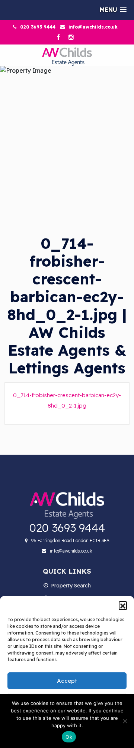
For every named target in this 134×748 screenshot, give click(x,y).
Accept (67, 680)
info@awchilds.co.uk (93, 27)
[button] (123, 605)
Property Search (71, 585)
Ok (69, 737)
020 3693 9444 (37, 27)
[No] (124, 721)
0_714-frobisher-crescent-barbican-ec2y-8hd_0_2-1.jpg (67, 400)
